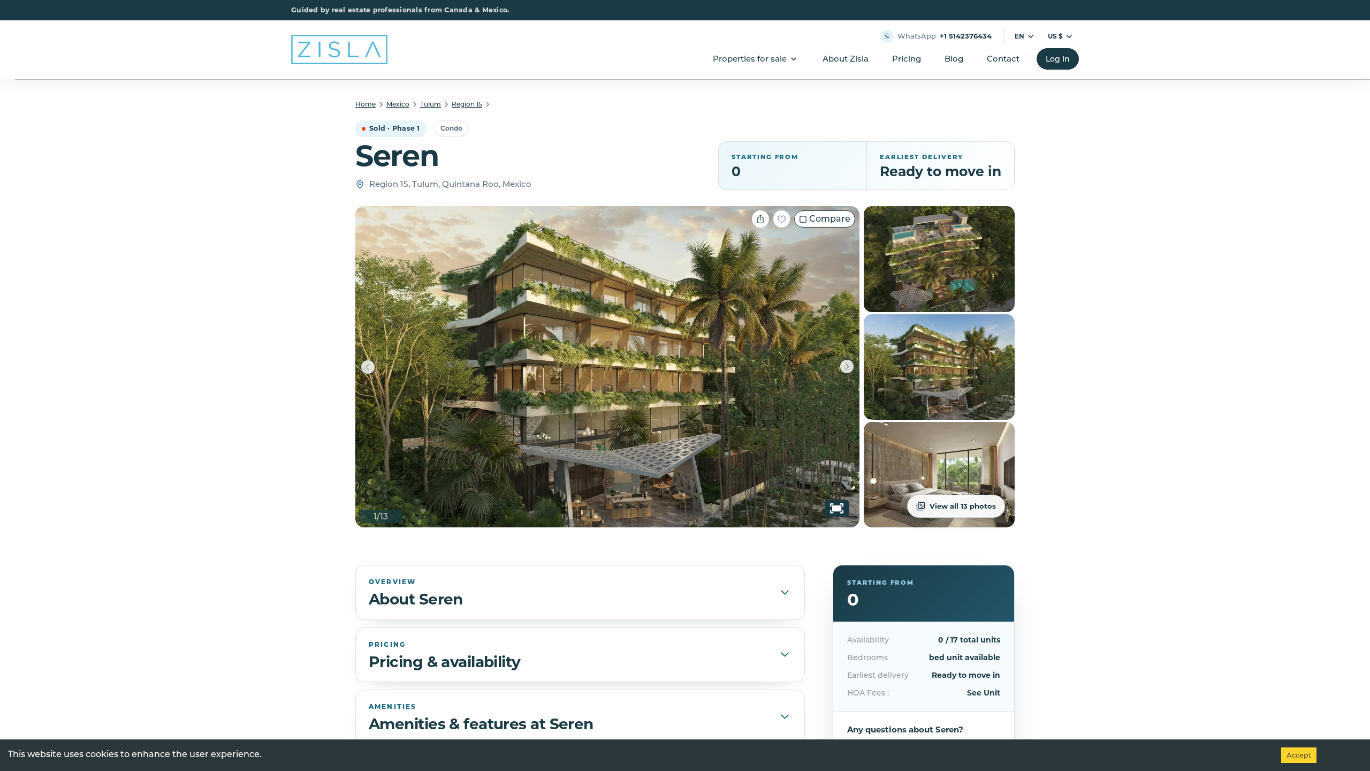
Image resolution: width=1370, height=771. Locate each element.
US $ (1055, 36)
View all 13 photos (963, 506)
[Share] (760, 219)
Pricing (906, 59)
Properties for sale (750, 59)
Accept (1299, 755)
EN (1019, 36)
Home (365, 104)
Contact (1003, 59)
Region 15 (467, 104)
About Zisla (846, 59)
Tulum (430, 104)
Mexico (397, 104)
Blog (954, 59)
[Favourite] (781, 219)
